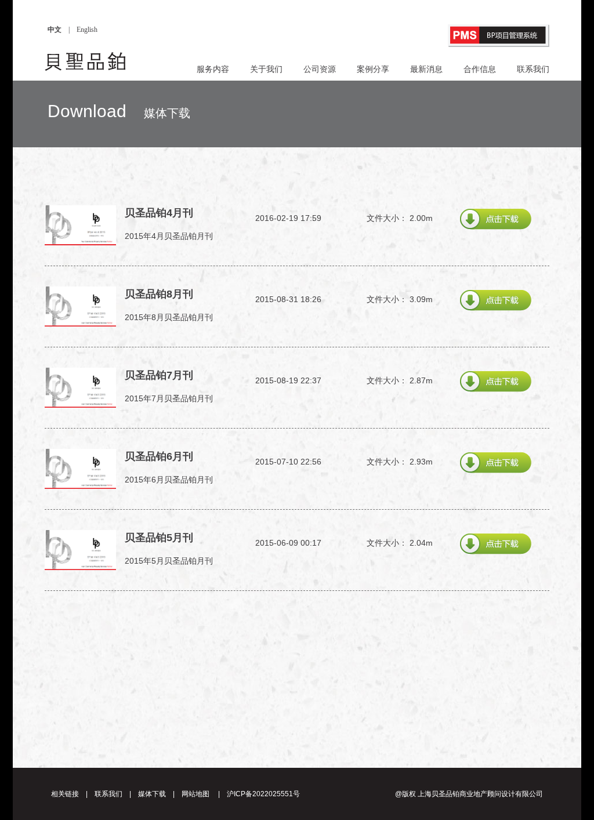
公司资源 (319, 69)
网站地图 (195, 794)
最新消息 (426, 69)
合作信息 (479, 69)
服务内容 (213, 69)
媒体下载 (152, 794)
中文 (54, 30)
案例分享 (373, 69)
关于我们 (266, 69)
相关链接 (65, 794)
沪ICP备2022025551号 (263, 794)
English (87, 30)
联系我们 (533, 69)
